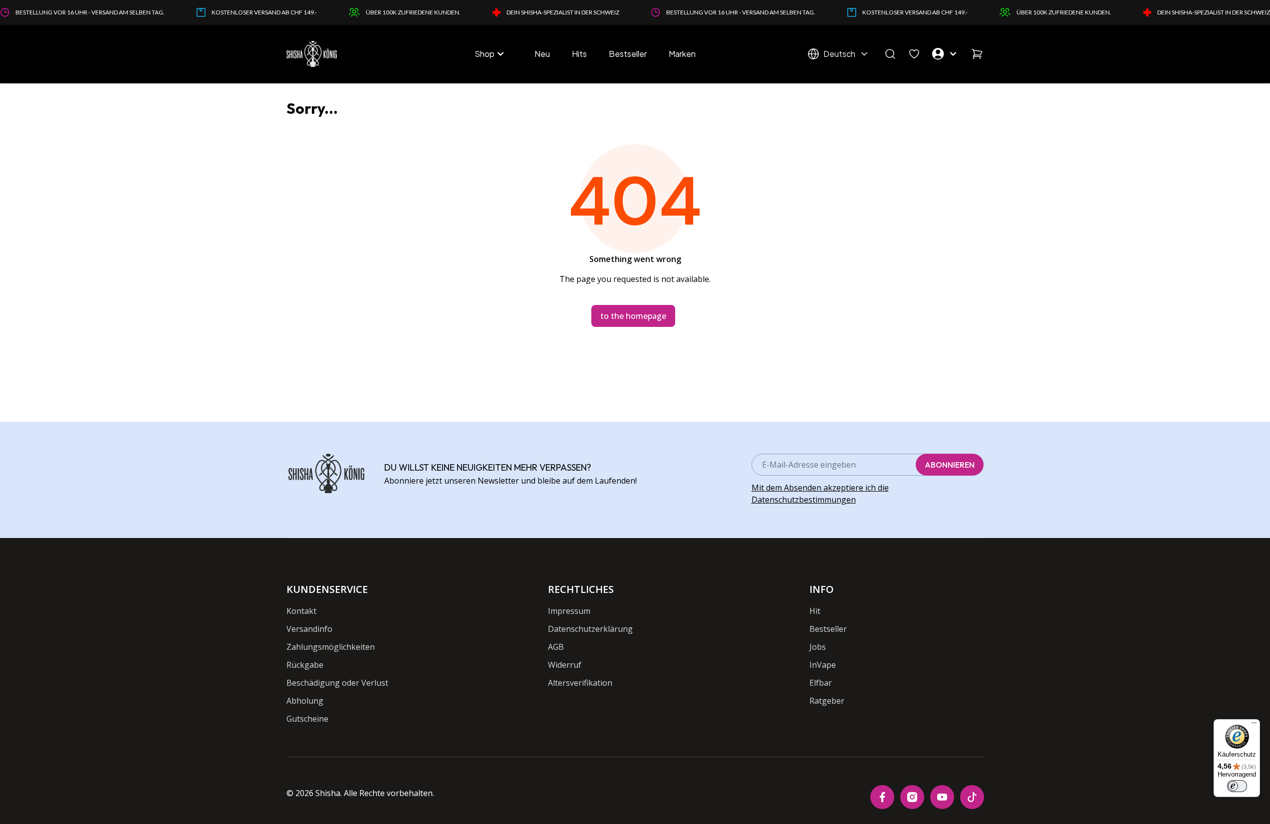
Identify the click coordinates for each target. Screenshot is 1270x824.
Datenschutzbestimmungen (804, 499)
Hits (579, 53)
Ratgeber (826, 700)
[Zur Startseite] (311, 54)
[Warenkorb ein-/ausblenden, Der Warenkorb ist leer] (977, 54)
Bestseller (628, 53)
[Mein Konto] (945, 54)
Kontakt (301, 610)
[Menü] (1254, 725)
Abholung (304, 700)
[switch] (1237, 786)
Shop (485, 53)
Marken (682, 53)
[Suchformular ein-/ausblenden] (890, 54)
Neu (542, 53)
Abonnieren (950, 465)
